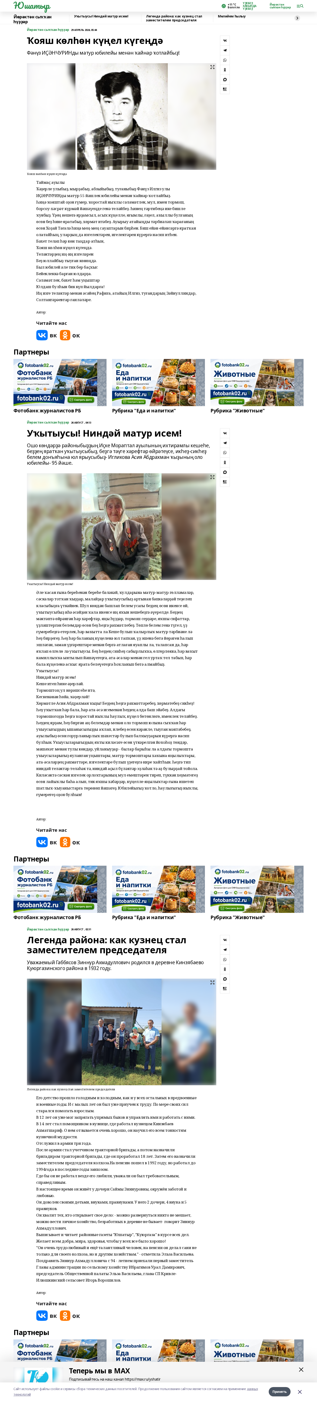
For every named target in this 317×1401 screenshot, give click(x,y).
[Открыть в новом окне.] (46, 335)
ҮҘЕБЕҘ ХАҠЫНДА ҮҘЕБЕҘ (249, 6)
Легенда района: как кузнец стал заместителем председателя (174, 18)
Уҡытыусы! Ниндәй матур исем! (101, 16)
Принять (279, 1391)
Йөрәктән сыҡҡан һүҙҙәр (280, 6)
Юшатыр (31, 5)
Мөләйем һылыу (232, 16)
